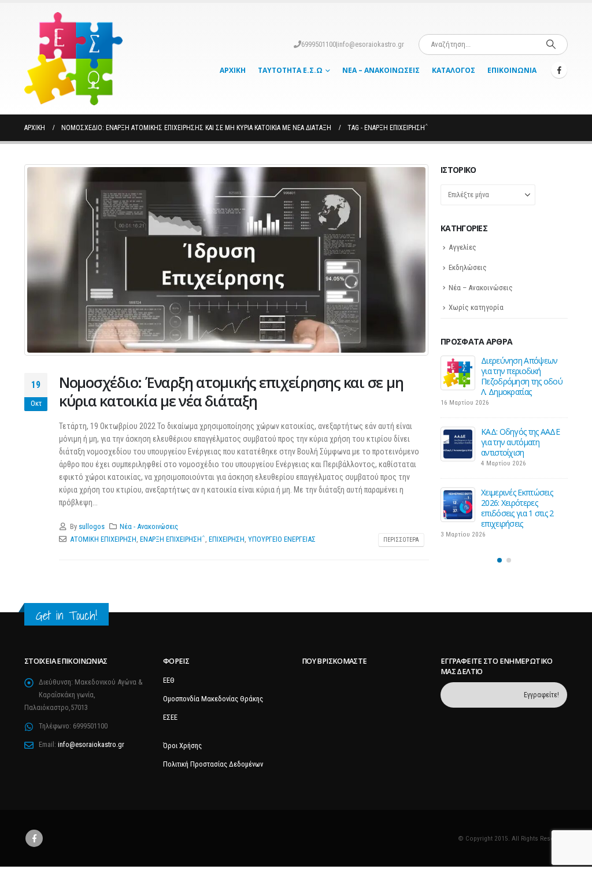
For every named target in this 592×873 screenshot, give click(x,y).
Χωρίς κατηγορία (476, 307)
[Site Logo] (73, 58)
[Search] (551, 44)
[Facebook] (559, 70)
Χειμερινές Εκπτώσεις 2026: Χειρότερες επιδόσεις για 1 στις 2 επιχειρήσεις (517, 508)
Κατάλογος (453, 70)
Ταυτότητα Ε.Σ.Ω (290, 70)
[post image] (226, 260)
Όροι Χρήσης (182, 745)
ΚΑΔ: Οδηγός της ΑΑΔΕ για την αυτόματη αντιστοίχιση (520, 442)
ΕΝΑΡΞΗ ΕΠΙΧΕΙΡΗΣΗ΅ (172, 539)
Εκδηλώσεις (468, 267)
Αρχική (233, 70)
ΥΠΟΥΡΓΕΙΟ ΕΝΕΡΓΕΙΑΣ (282, 539)
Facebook (34, 838)
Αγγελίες (462, 247)
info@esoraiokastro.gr (371, 44)
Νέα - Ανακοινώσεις (149, 526)
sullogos (92, 526)
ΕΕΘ (169, 680)
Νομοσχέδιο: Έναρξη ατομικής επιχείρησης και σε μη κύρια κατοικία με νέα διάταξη (231, 391)
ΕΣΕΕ (170, 717)
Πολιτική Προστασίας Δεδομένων (213, 764)
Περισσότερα (401, 540)
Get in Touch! (66, 615)
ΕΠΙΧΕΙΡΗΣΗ (227, 539)
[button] (499, 560)
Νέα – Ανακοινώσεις (381, 70)
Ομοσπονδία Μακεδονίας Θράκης (213, 698)
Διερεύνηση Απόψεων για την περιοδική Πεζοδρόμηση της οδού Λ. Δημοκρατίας (522, 376)
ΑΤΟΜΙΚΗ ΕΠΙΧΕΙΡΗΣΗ (103, 539)
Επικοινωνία (511, 70)
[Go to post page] (457, 372)
